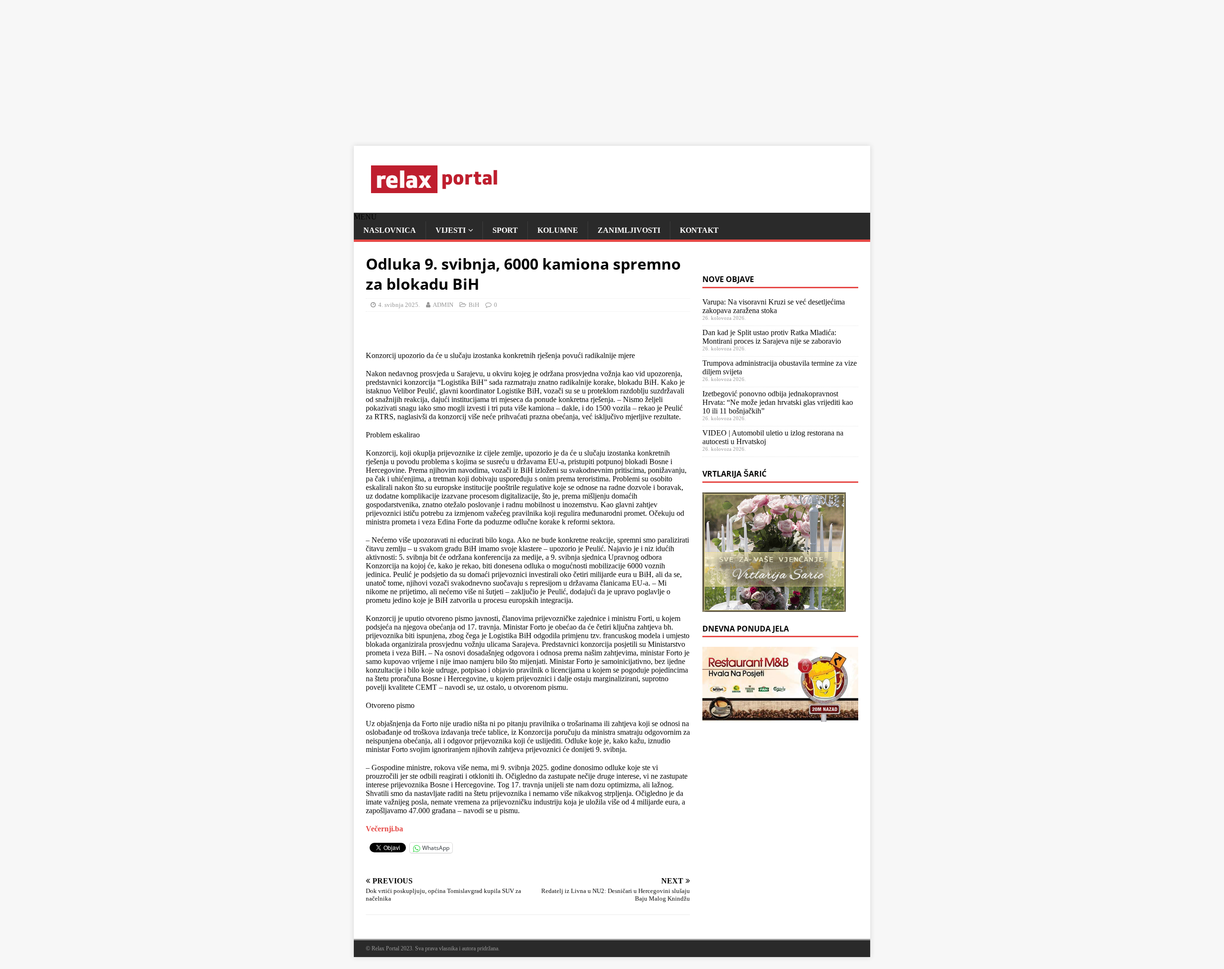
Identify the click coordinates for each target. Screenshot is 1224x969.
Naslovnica (389, 230)
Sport (505, 230)
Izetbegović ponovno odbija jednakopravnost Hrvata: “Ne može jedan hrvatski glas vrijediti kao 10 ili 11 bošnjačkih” (777, 402)
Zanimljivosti (629, 230)
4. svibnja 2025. (399, 304)
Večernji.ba (384, 829)
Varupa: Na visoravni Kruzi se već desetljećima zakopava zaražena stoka (773, 306)
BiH (474, 304)
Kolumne (557, 230)
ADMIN (443, 304)
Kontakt (699, 230)
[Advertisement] (287, 67)
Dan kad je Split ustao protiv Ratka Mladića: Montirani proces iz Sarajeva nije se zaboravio (771, 336)
